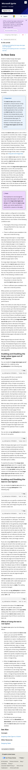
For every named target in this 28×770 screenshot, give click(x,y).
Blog (21, 761)
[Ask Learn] (23, 35)
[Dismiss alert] (25, 2)
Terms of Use (20, 765)
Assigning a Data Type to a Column (12, 35)
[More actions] (25, 35)
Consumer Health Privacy (7, 765)
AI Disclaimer (4, 761)
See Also (4, 50)
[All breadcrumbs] (2, 35)
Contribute (4, 763)
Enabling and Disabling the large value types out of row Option (13, 46)
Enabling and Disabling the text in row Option (13, 48)
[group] (14, 373)
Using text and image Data (15, 153)
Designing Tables (6, 743)
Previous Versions (14, 761)
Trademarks (4, 768)
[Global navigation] (1, 16)
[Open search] (21, 16)
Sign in (25, 16)
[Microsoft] (14, 16)
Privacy (10, 763)
